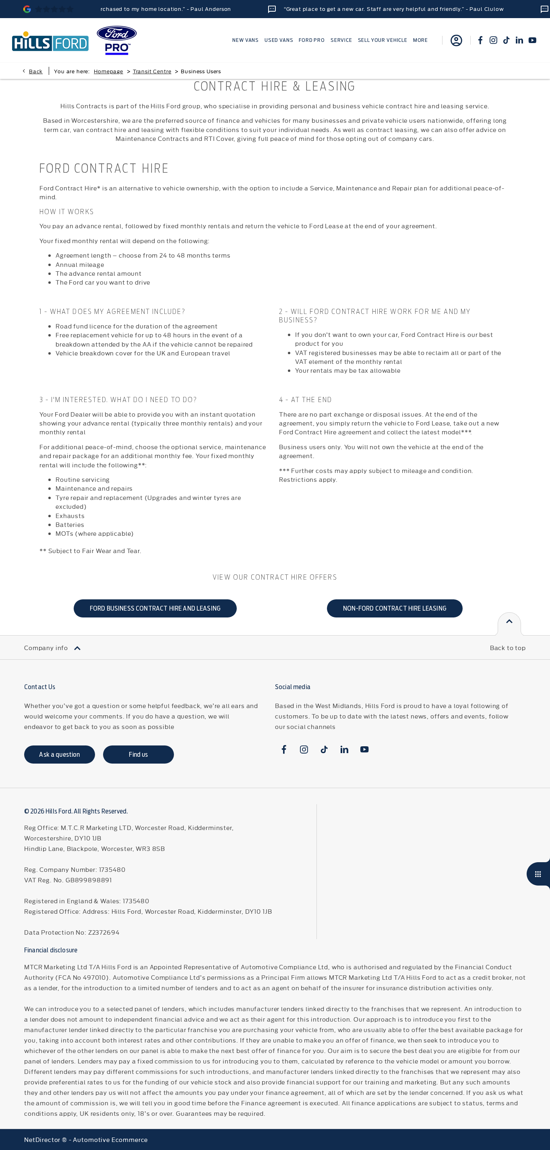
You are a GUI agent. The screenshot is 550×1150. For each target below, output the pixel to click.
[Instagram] (493, 40)
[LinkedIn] (519, 40)
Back (36, 70)
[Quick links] (538, 873)
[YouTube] (532, 40)
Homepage (108, 70)
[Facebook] (480, 40)
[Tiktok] (506, 40)
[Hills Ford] (50, 40)
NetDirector (43, 1139)
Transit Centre (152, 70)
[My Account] (456, 40)
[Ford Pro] (117, 40)
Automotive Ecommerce (110, 1139)
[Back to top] (509, 624)
